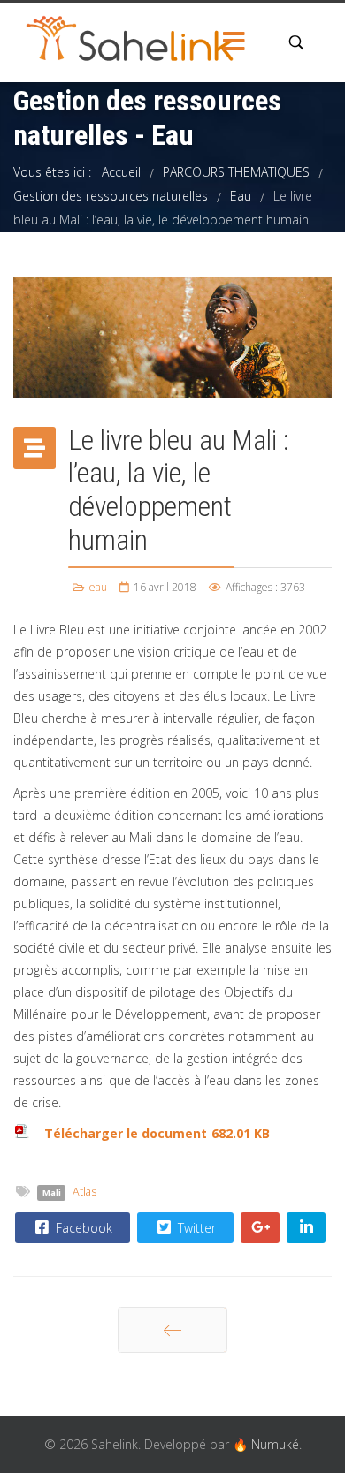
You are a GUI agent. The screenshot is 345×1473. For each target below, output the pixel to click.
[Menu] (234, 42)
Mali (51, 1192)
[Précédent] (172, 1330)
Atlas (84, 1191)
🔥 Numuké (266, 1444)
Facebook (82, 1227)
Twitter (195, 1227)
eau (98, 587)
